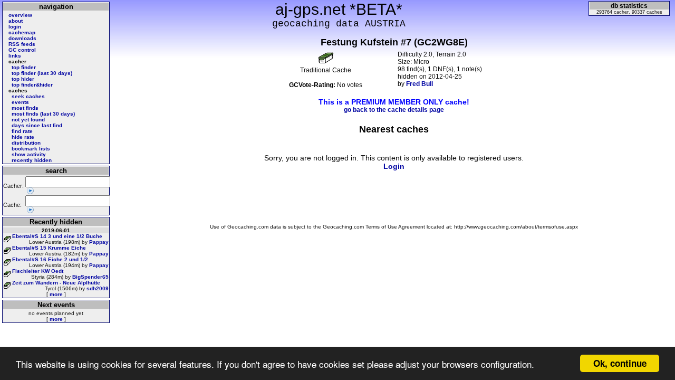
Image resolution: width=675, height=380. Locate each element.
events (20, 102)
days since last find (37, 125)
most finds (25, 108)
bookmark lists (31, 148)
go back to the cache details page (394, 109)
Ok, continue (620, 363)
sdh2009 (97, 288)
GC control (22, 50)
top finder (24, 67)
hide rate (23, 137)
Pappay (99, 242)
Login (393, 166)
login (14, 27)
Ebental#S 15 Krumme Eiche (49, 248)
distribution (26, 143)
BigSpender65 (90, 277)
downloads (22, 38)
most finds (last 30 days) (43, 114)
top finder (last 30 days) (42, 73)
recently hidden (32, 160)
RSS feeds (21, 44)
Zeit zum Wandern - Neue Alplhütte (56, 283)
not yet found (28, 119)
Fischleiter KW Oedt (37, 271)
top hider (23, 79)
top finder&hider (32, 85)
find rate (22, 131)
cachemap (21, 32)
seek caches (28, 96)
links (14, 56)
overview (20, 15)
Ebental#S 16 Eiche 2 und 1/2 (50, 259)
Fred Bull (419, 84)
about (15, 21)
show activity (29, 154)
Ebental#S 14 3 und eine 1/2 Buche (57, 236)
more (56, 294)
